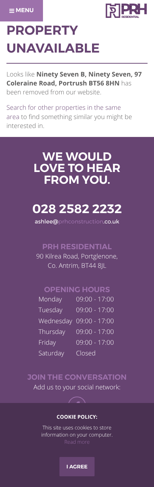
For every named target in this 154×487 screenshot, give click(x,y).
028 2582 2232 (77, 208)
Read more (77, 442)
